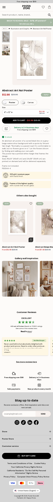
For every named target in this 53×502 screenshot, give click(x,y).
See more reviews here (26, 362)
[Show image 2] (6, 49)
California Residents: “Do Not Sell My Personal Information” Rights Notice (26, 471)
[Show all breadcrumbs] (5, 28)
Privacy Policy (9, 477)
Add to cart (26, 120)
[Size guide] (6, 129)
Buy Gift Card (29, 456)
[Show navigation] (4, 7)
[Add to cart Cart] (31, 240)
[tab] (43, 7)
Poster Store (32, 496)
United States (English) (27, 491)
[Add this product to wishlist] (47, 129)
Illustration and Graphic (20, 29)
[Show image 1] (6, 36)
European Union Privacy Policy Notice (33, 477)
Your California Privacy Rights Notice (26, 467)
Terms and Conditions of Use (19, 463)
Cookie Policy (40, 463)
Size (4, 107)
